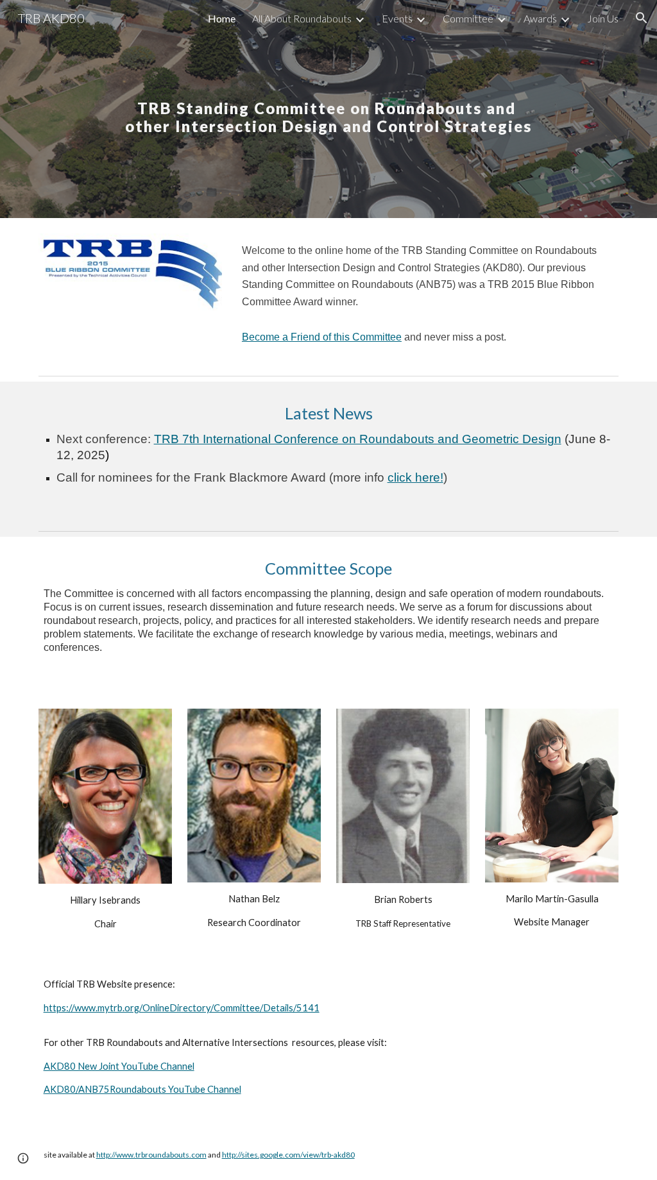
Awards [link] (540, 18)
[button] (641, 18)
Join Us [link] (603, 18)
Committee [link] (468, 18)
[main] (328, 109)
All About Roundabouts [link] (302, 18)
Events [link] (397, 18)
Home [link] (221, 18)
